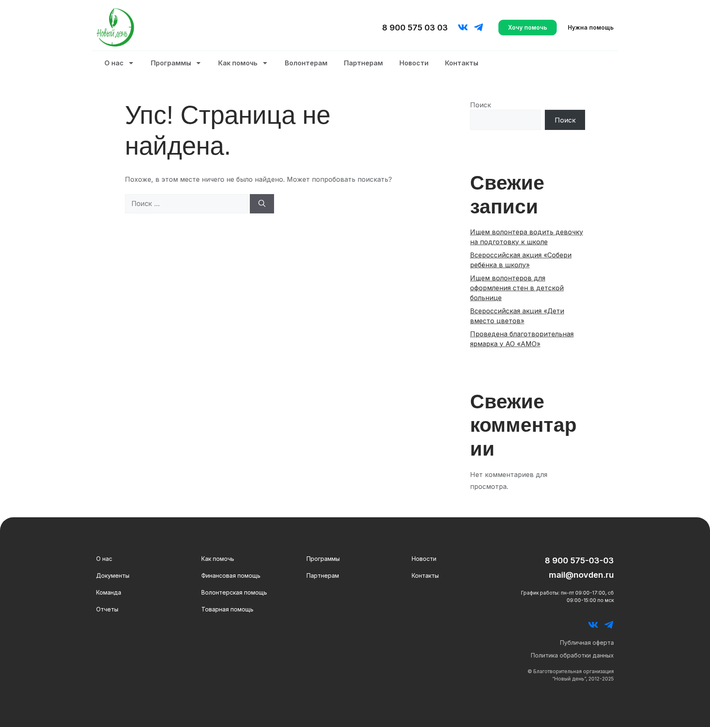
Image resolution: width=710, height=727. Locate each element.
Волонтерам (306, 63)
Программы (171, 63)
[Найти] (262, 204)
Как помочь (238, 63)
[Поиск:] (187, 203)
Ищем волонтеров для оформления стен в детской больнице (517, 288)
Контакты (461, 63)
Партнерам (363, 63)
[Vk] (463, 27)
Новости (414, 63)
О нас (114, 63)
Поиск (480, 105)
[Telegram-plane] (478, 27)
